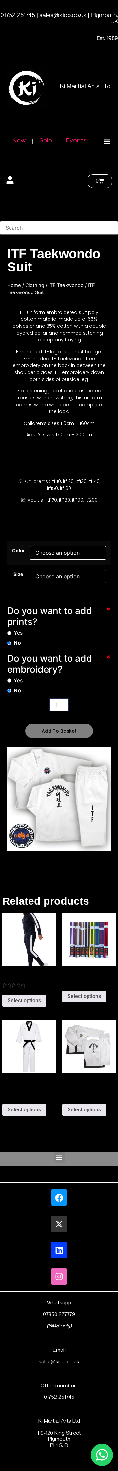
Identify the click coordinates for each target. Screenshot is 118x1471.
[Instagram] (59, 1276)
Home (14, 285)
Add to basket (59, 731)
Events (76, 141)
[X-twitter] (59, 1224)
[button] (106, 141)
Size (18, 574)
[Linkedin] (59, 1250)
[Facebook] (59, 1197)
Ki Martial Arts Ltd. (86, 87)
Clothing (34, 285)
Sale (45, 141)
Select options (24, 1000)
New (19, 141)
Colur (18, 551)
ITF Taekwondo (66, 285)
